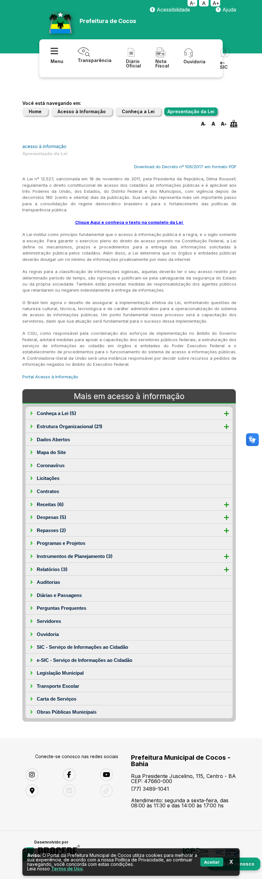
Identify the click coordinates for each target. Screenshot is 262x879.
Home (35, 111)
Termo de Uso (67, 868)
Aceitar (212, 862)
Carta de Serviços (56, 699)
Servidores (49, 621)
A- (192, 3)
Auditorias (48, 582)
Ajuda (228, 9)
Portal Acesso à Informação (50, 376)
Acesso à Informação (82, 111)
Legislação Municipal (60, 673)
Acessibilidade (172, 9)
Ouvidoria (48, 634)
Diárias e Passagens (59, 595)
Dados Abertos (53, 439)
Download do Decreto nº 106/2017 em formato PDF (185, 166)
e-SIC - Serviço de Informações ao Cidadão (84, 660)
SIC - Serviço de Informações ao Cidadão (82, 647)
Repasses (51, 530)
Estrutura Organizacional (69, 426)
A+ (216, 3)
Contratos (48, 491)
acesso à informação (44, 146)
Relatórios (52, 569)
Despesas (51, 517)
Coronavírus (51, 465)
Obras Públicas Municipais (66, 712)
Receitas (50, 504)
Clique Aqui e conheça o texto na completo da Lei (129, 222)
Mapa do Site (51, 452)
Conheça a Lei (138, 111)
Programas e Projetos (61, 543)
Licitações (48, 478)
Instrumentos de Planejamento (74, 556)
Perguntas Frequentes (61, 608)
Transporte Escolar (58, 686)
